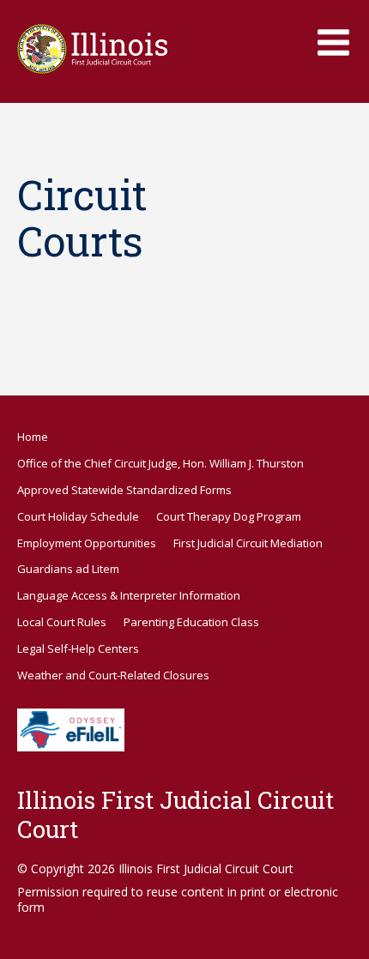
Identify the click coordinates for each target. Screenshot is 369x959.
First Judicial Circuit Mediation (248, 543)
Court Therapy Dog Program (228, 516)
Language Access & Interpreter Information (128, 595)
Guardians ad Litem (68, 568)
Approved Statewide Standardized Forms (124, 490)
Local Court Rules (61, 622)
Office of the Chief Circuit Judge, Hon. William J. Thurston (160, 463)
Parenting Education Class (191, 622)
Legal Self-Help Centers (78, 648)
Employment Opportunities (86, 543)
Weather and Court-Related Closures (113, 675)
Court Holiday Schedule (78, 516)
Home (32, 436)
